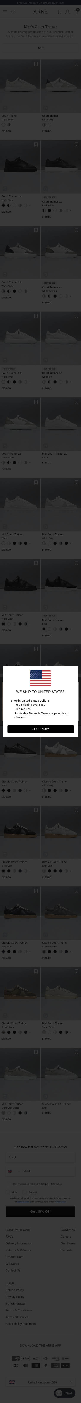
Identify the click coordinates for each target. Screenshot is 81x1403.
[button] (70, 728)
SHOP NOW (40, 729)
